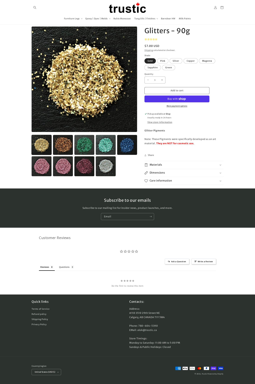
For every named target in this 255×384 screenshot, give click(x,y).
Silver (176, 61)
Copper (191, 61)
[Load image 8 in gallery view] (84, 166)
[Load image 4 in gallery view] (106, 145)
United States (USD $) (45, 372)
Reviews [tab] (44, 267)
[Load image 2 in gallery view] (63, 145)
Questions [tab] (64, 267)
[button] (35, 7)
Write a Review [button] (205, 261)
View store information (159, 122)
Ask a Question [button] (178, 261)
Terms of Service (41, 309)
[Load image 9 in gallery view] (106, 166)
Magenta (207, 61)
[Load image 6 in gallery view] (42, 166)
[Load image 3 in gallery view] (84, 145)
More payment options (177, 106)
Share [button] (151, 155)
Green (168, 67)
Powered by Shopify (215, 374)
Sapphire (153, 67)
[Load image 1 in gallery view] (42, 145)
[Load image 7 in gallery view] (63, 166)
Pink (162, 61)
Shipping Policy (40, 319)
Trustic (204, 374)
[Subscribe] (150, 216)
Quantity (148, 74)
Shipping (148, 50)
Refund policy (39, 314)
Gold (150, 61)
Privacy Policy (39, 324)
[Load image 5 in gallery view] (127, 145)
